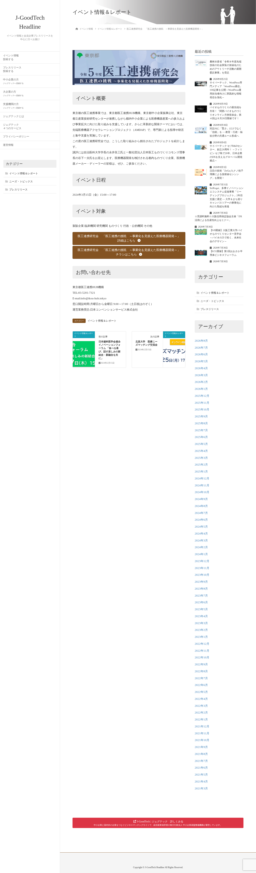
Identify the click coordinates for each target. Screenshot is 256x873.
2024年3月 (201, 540)
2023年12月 (202, 561)
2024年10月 (202, 492)
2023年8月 (201, 588)
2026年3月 (201, 375)
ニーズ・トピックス (21, 181)
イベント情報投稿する (11, 57)
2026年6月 (201, 354)
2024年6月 (201, 519)
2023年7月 (201, 595)
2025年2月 (201, 464)
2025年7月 (201, 430)
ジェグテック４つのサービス (12, 126)
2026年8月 (201, 340)
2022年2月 (201, 712)
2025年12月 (202, 395)
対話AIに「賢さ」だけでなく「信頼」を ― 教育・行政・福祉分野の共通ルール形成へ (226, 132)
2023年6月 (201, 602)
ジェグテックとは (13, 116)
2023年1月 (201, 636)
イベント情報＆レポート (23, 173)
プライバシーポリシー (16, 136)
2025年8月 (201, 423)
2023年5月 (201, 609)
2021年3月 (201, 788)
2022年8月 (201, 671)
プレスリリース (18, 189)
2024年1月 (201, 554)
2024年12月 (202, 478)
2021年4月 (201, 781)
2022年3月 (201, 705)
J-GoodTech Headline (30, 22)
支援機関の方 (13, 106)
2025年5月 (201, 443)
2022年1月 (201, 719)
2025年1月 (201, 471)
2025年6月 (201, 437)
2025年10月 (202, 409)
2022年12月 (202, 643)
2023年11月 (202, 568)
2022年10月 (202, 657)
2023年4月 (201, 616)
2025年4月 (201, 450)
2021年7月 (201, 760)
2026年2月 (201, 381)
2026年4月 (201, 368)
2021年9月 (201, 747)
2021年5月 (201, 774)
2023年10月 (202, 574)
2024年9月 (201, 499)
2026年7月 (201, 347)
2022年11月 (202, 650)
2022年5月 (201, 691)
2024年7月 (201, 512)
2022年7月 (201, 678)
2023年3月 (201, 623)
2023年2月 (201, 629)
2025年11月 (202, 402)
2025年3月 (201, 457)
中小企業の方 (13, 81)
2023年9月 (201, 581)
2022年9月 (201, 664)
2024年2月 (201, 547)
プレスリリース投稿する (12, 69)
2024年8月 (201, 506)
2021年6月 (201, 767)
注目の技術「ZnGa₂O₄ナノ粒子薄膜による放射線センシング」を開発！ (226, 174)
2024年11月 (202, 485)
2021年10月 (202, 740)
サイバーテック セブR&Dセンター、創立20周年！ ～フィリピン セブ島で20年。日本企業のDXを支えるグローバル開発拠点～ (226, 153)
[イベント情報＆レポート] (84, 345)
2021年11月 (202, 733)
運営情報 (8, 145)
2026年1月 (201, 388)
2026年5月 (201, 361)
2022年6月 (201, 685)
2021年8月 (201, 753)
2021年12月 (202, 726)
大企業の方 (13, 93)
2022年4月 (201, 698)
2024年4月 (201, 533)
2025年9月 (201, 416)
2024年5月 (201, 526)
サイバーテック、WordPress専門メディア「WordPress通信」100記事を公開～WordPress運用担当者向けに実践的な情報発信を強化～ (226, 90)
